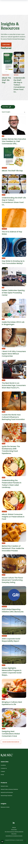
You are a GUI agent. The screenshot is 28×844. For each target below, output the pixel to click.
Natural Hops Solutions (6, 795)
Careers (3, 771)
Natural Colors (4, 786)
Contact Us (4, 768)
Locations (3, 765)
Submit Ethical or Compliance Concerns (14, 835)
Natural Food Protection (7, 792)
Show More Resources (10, 742)
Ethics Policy (14, 833)
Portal (2, 774)
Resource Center (5, 807)
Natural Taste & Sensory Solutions (9, 789)
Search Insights (6, 112)
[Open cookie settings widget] (2, 841)
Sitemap (14, 827)
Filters (5, 107)
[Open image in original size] (7, 755)
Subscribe (6, 44)
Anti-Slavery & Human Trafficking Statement (14, 831)
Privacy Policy (14, 829)
